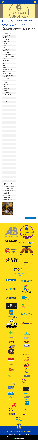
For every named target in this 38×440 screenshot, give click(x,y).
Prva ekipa (16, 431)
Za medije (29, 431)
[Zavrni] (36, 437)
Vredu (15, 438)
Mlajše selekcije (22, 431)
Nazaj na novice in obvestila (30, 217)
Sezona (11, 431)
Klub (8, 431)
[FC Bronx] (3, 2)
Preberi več (22, 438)
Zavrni (18, 438)
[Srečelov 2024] (7, 208)
